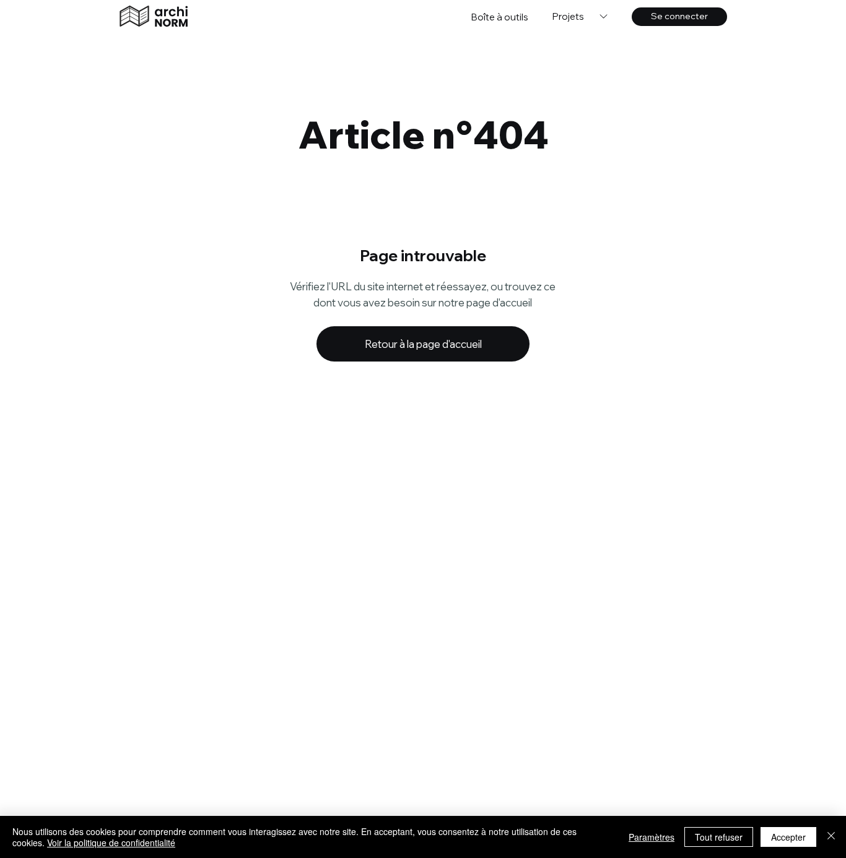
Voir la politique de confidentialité (111, 842)
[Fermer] (831, 837)
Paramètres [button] (651, 837)
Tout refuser (719, 837)
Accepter (788, 837)
